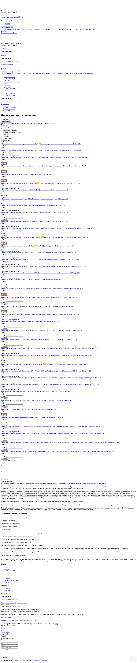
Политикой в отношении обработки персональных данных (87, 483)
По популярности (6, 123)
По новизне (16, 123)
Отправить (4, 657)
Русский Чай (7, 138)
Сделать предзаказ (6, 481)
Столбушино (7, 140)
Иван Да (5, 134)
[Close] (1, 627)
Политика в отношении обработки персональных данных (19, 620)
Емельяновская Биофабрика (12, 132)
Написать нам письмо (8, 603)
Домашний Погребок (10, 130)
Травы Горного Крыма (10, 142)
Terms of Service (49, 624)
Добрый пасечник (14, 606)
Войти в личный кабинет (9, 33)
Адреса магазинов (21, 603)
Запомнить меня (8, 638)
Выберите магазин (6, 27)
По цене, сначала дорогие (46, 123)
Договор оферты (6, 617)
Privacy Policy (37, 624)
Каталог (3, 48)
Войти (3, 636)
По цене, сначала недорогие (29, 123)
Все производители (9, 129)
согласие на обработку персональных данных (32, 660)
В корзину (4, 197)
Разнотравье (7, 136)
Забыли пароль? (6, 633)
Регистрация (5, 634)
